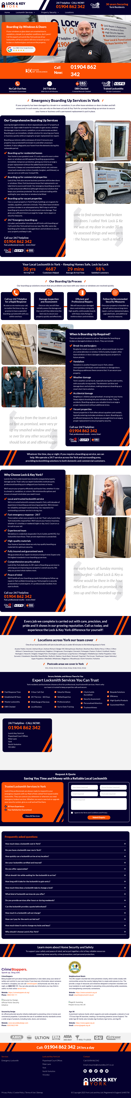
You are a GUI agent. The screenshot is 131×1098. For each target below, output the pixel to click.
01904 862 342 (70, 6)
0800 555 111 (12, 995)
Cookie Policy (19, 1092)
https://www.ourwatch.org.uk (86, 993)
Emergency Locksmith (10, 1060)
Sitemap (40, 1092)
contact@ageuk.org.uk (82, 1025)
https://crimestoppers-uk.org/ (19, 993)
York (44, 1068)
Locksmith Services (24, 12)
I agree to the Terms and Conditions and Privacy (90, 813)
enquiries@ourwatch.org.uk (84, 995)
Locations (69, 12)
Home (7, 12)
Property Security (48, 12)
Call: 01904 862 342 (91, 1060)
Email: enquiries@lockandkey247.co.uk (98, 1065)
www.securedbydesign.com (18, 1023)
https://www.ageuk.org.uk (85, 1023)
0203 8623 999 (12, 1025)
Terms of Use (30, 1092)
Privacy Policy (7, 1092)
